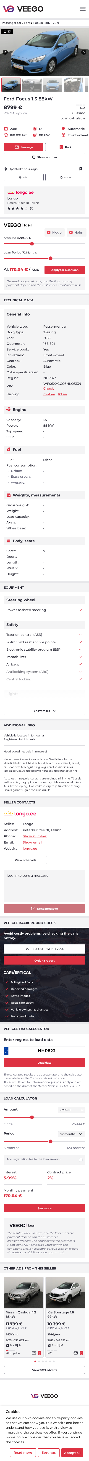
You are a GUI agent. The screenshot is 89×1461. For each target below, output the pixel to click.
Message (27, 147)
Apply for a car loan (65, 270)
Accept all (72, 1453)
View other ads (25, 860)
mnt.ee (49, 394)
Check (48, 388)
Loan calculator (72, 118)
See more (45, 1208)
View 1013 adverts (44, 1370)
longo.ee (30, 848)
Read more (23, 1452)
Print (26, 177)
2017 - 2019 (51, 22)
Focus (37, 22)
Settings (49, 1452)
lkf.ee (62, 394)
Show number (47, 157)
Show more (42, 710)
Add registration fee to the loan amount (33, 1159)
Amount (11, 1109)
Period (9, 1133)
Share (67, 177)
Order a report (44, 960)
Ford (27, 22)
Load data (44, 1062)
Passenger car (11, 22)
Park (68, 147)
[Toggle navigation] (83, 9)
